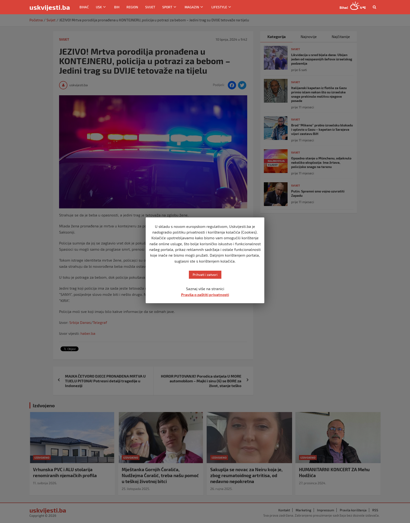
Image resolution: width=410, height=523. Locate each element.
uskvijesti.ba (49, 7)
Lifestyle (219, 7)
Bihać (84, 7)
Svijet (150, 7)
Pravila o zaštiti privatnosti (205, 294)
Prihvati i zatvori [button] (205, 275)
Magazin (192, 7)
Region (132, 7)
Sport (167, 7)
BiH (116, 7)
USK (99, 7)
